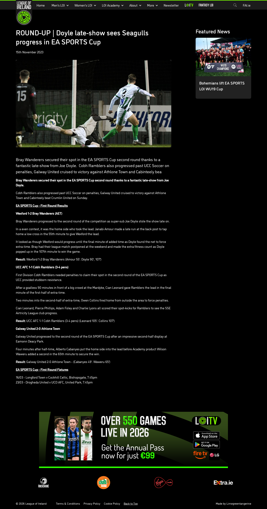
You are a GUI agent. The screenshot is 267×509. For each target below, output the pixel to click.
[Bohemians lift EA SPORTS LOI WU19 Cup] (223, 68)
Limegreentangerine (238, 503)
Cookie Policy (112, 503)
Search (235, 5)
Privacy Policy (92, 503)
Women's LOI (83, 5)
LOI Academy (111, 5)
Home (41, 5)
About (133, 5)
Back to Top (131, 503)
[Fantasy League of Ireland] (206, 5)
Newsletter (171, 5)
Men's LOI (58, 5)
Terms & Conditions (68, 503)
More (150, 5)
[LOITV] (189, 5)
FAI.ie (246, 5)
